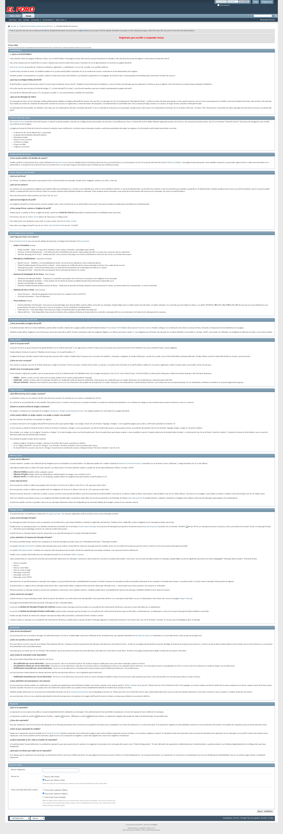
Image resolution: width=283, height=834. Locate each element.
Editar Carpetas (77, 555)
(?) (50, 88)
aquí (55, 196)
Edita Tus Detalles (174, 162)
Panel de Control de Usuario (130, 463)
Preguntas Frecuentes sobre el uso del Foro (36, 26)
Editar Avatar (71, 221)
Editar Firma (33, 217)
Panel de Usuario (144, 636)
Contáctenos (228, 818)
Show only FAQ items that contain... (25, 790)
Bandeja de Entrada (26, 546)
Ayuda (13, 26)
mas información (134, 498)
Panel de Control (17, 122)
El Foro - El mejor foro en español (247, 818)
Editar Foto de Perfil (51, 225)
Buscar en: (15, 776)
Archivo (264, 818)
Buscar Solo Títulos (52, 777)
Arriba (270, 818)
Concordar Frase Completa (55, 797)
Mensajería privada (53, 514)
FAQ (19, 20)
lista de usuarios (18, 67)
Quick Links (60, 20)
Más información (150, 527)
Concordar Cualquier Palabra (56, 790)
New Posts (13, 20)
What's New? (15, 16)
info (88, 474)
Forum (28, 16)
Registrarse (267, 2)
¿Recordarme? (224, 5)
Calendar (26, 20)
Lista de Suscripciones (79, 692)
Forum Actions (47, 20)
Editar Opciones (83, 241)
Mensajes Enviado (25, 550)
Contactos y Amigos (57, 411)
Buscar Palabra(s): (18, 770)
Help (256, 2)
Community (35, 20)
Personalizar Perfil (114, 328)
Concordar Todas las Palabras (56, 794)
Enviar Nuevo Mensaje (87, 527)
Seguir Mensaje (186, 598)
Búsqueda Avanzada (267, 20)
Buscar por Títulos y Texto (54, 780)
